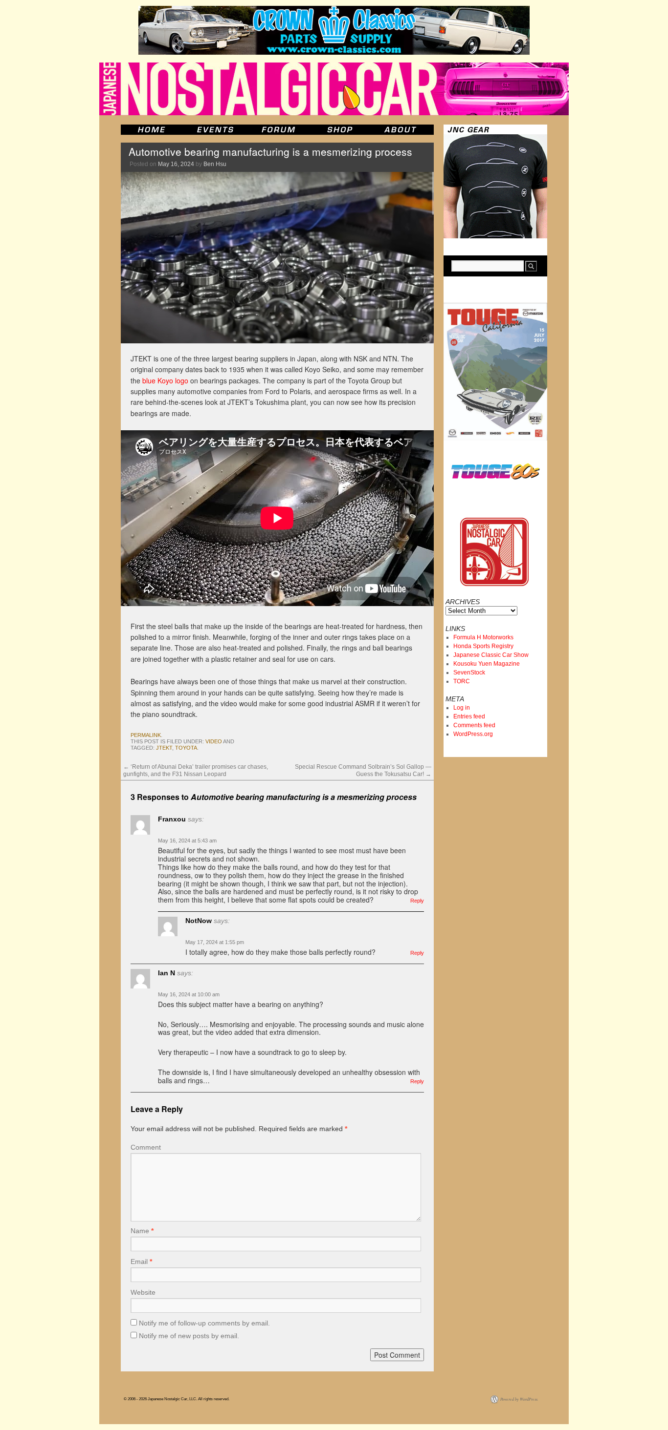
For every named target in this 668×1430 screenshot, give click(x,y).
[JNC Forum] (279, 130)
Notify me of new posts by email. (189, 1336)
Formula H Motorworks (483, 637)
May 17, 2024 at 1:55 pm (214, 942)
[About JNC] (401, 130)
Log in (461, 707)
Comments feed (474, 725)
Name (142, 1231)
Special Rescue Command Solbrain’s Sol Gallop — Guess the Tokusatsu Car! (363, 770)
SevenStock (469, 672)
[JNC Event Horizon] (215, 130)
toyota (186, 748)
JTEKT (164, 748)
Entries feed (469, 716)
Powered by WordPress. (519, 1399)
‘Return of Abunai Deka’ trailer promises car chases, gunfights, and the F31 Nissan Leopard (195, 770)
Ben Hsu (214, 164)
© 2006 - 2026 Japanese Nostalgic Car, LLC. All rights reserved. (176, 1399)
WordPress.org (473, 734)
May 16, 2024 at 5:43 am (187, 840)
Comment (146, 1147)
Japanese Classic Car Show (491, 655)
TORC (461, 681)
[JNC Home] (151, 130)
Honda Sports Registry (483, 646)
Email (141, 1261)
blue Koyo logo (165, 380)
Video (213, 741)
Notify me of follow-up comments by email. (204, 1323)
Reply (417, 901)
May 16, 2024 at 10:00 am (189, 994)
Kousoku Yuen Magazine (486, 663)
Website (143, 1292)
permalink (146, 735)
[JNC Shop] (340, 130)
